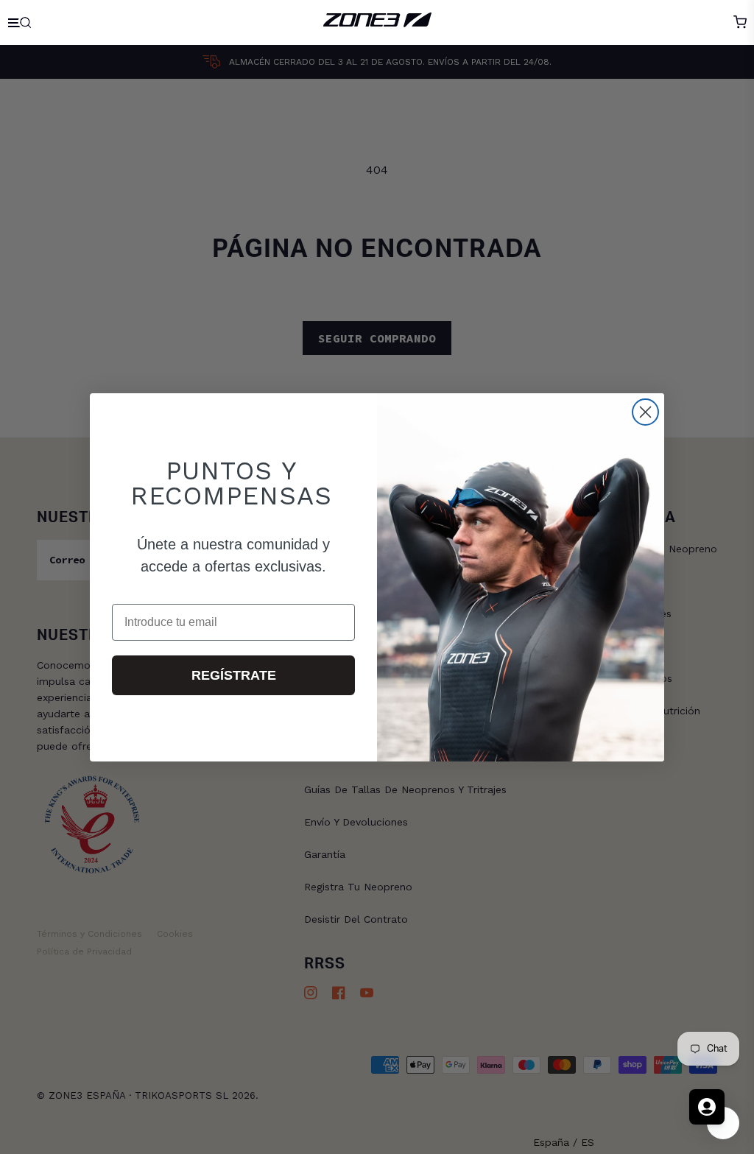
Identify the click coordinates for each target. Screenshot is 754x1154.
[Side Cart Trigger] (740, 22)
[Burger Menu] (21, 22)
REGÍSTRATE (233, 675)
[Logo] (377, 22)
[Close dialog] (645, 412)
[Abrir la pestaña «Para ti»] (707, 1107)
